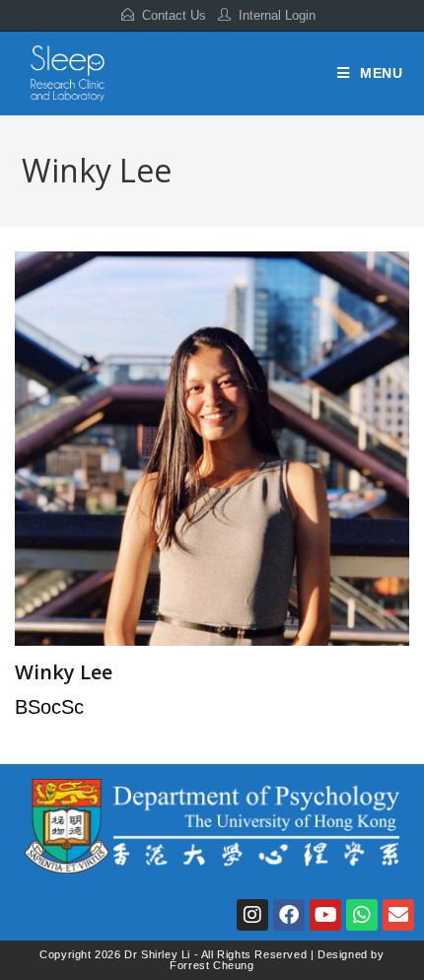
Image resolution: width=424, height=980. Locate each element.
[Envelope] (398, 915)
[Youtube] (325, 915)
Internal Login (277, 15)
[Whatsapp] (362, 915)
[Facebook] (289, 915)
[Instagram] (252, 915)
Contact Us (174, 15)
